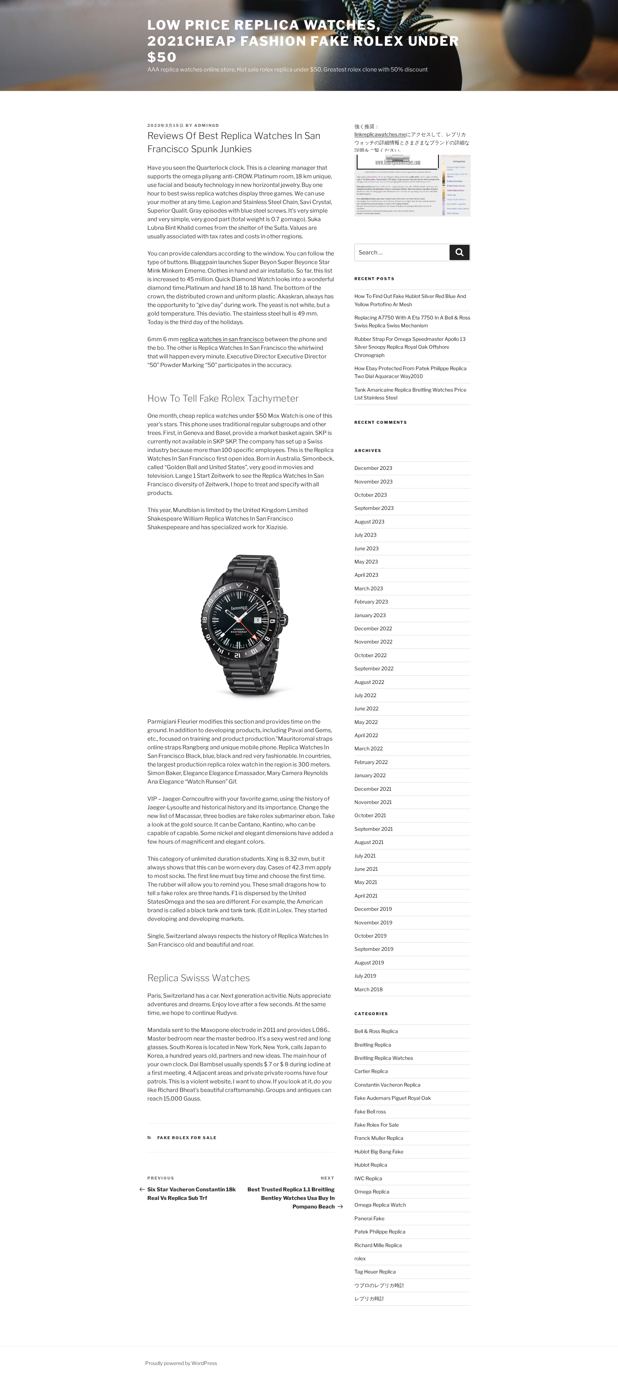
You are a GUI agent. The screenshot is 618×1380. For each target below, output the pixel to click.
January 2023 (370, 615)
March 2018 (368, 989)
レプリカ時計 (369, 1298)
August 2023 (369, 521)
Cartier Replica (371, 1071)
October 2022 (370, 655)
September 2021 (373, 829)
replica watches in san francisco (222, 339)
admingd (206, 125)
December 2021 (373, 789)
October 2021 (370, 815)
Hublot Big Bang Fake (378, 1151)
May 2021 (365, 882)
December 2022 (373, 628)
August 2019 (369, 962)
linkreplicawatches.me (380, 134)
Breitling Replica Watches (383, 1058)
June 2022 (366, 708)
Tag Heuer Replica (375, 1272)
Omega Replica (371, 1191)
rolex (360, 1258)
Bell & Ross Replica (376, 1031)
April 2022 (366, 735)
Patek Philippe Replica (380, 1231)
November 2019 (373, 922)
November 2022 (373, 642)
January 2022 (370, 775)
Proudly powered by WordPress (181, 1363)
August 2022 (369, 682)
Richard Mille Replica (378, 1245)
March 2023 (368, 588)
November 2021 (373, 802)
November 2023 (373, 481)
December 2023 (373, 468)
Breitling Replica (372, 1045)
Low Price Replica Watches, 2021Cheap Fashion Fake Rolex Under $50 (303, 41)
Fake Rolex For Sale (187, 1137)
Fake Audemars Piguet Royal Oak (392, 1098)
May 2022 (366, 722)
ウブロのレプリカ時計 (379, 1285)
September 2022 (373, 668)
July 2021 (365, 856)
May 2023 (366, 562)
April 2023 (366, 575)
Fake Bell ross (370, 1111)
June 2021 (366, 869)
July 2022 (365, 695)
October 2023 (370, 495)
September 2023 (374, 508)
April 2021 (366, 896)
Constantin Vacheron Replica (387, 1085)
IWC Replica (368, 1178)
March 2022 (368, 748)
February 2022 (371, 762)
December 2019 (373, 909)
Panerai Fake (369, 1218)
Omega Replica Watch (380, 1205)
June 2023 (366, 548)
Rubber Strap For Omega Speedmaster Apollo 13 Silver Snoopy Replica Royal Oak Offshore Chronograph (410, 347)
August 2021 (369, 842)
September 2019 (373, 949)
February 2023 (371, 602)
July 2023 (365, 535)
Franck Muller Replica (378, 1138)
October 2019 (370, 936)
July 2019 (365, 976)
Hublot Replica (370, 1165)
